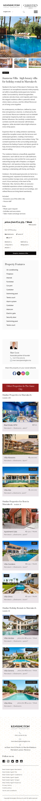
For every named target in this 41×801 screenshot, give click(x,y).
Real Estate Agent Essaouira (11, 782)
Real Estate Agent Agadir (10, 777)
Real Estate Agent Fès (9, 772)
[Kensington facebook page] (3, 761)
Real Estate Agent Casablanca (12, 774)
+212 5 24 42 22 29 (20, 735)
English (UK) (7, 11)
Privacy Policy (7, 785)
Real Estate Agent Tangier (11, 780)
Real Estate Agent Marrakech (12, 769)
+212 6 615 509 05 (18, 358)
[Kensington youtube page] (21, 761)
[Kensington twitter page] (12, 761)
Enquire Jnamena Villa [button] (20, 253)
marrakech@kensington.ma (20, 741)
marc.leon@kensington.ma (21, 360)
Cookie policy (7, 788)
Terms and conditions (9, 790)
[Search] (23, 11)
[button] (2, 37)
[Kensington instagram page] (8, 761)
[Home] (20, 6)
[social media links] (20, 761)
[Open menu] (36, 12)
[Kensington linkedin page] (17, 761)
